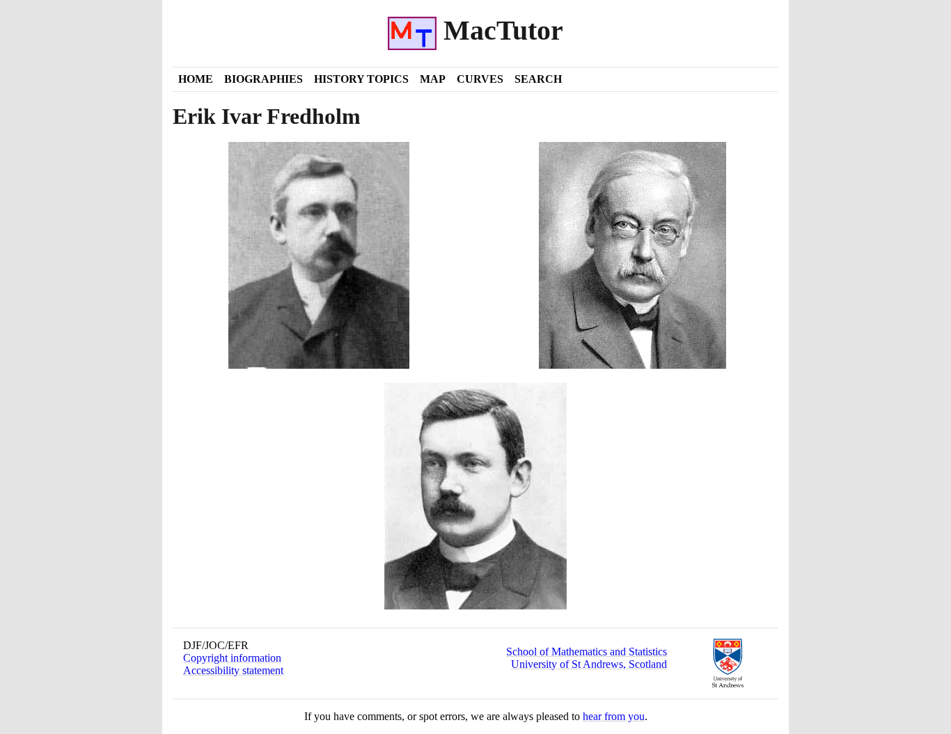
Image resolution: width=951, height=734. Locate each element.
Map (433, 79)
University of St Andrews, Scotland (589, 664)
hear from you (614, 716)
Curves (480, 79)
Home (195, 79)
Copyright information (232, 658)
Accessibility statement (233, 670)
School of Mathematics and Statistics (586, 651)
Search (538, 79)
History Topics (361, 79)
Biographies (263, 79)
